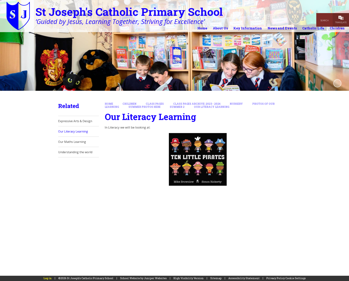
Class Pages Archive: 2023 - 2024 (196, 103)
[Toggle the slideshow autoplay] (337, 83)
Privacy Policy (275, 278)
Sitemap (216, 278)
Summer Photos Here (145, 107)
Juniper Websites (155, 278)
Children (130, 103)
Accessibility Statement (244, 278)
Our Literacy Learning (211, 107)
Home (109, 103)
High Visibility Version (188, 278)
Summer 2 (177, 107)
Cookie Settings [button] (295, 278)
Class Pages (155, 103)
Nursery (236, 103)
